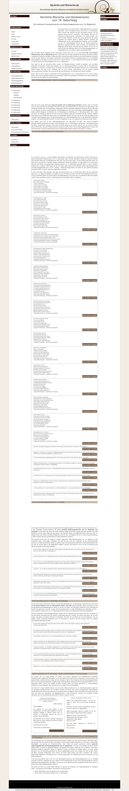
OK (113, 790)
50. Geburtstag (15, 105)
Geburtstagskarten (16, 83)
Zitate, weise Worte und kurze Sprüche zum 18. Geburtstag (51, 771)
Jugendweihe (15, 44)
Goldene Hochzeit (16, 54)
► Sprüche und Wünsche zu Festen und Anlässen (108, 39)
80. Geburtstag (15, 112)
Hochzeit (13, 51)
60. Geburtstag (15, 107)
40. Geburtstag (15, 102)
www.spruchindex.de (106, 33)
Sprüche (16, 93)
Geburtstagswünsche (17, 78)
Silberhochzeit (15, 56)
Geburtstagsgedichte (17, 81)
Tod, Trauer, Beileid (16, 130)
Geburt (13, 32)
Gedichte (16, 95)
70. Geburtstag (15, 110)
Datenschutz (15, 142)
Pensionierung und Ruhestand (20, 132)
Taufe (12, 34)
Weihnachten (15, 120)
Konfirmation (15, 41)
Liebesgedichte (15, 66)
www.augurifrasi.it (112, 60)
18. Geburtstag (15, 90)
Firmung (13, 39)
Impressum (14, 139)
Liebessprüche (15, 63)
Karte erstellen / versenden (56, 730)
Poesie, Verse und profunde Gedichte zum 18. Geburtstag (51, 773)
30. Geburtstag (15, 100)
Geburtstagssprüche (17, 76)
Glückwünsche (18, 97)
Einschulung (14, 127)
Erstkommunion (15, 36)
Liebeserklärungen (16, 68)
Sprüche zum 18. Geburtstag (57, 112)
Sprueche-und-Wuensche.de (66, 36)
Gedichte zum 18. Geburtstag (77, 112)
